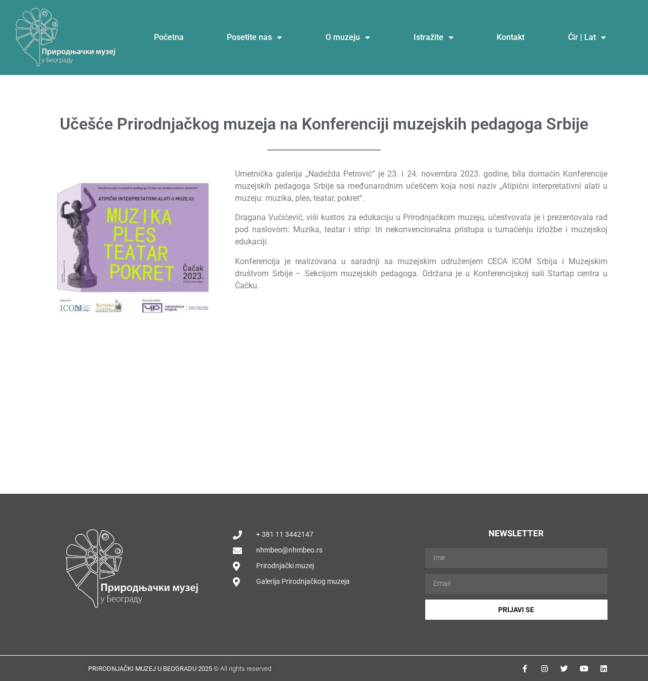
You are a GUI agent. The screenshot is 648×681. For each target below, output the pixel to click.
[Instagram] (544, 668)
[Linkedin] (604, 668)
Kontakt (510, 37)
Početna (169, 37)
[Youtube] (584, 668)
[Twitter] (564, 668)
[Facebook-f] (525, 668)
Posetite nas (249, 37)
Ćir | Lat (582, 37)
